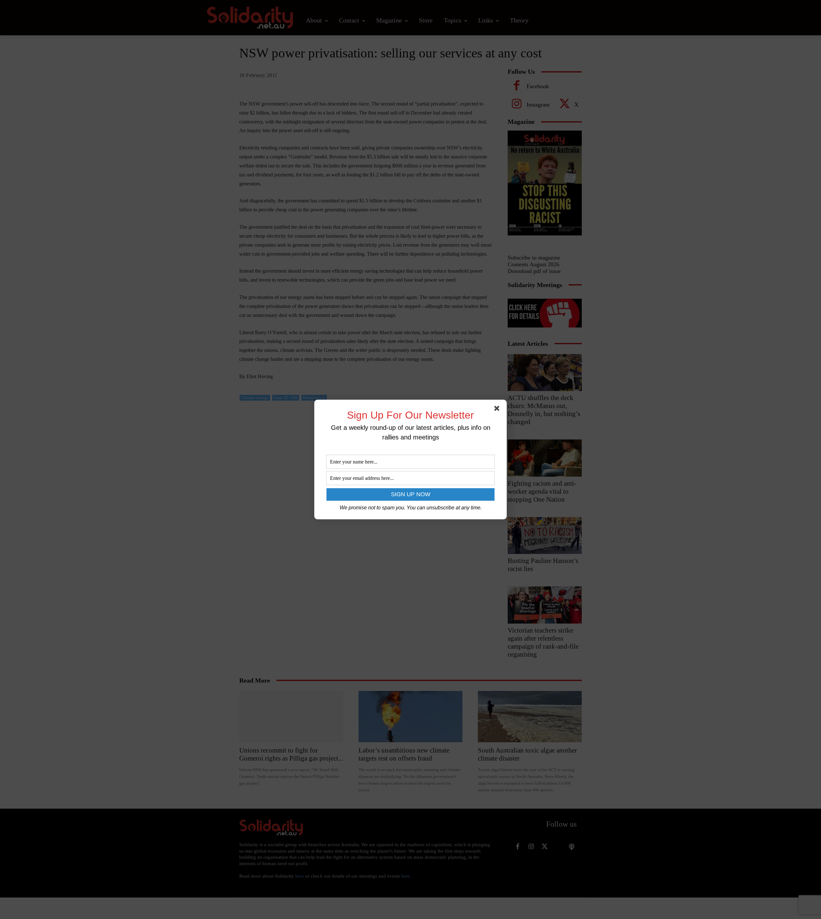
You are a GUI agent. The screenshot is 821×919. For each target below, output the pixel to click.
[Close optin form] (498, 409)
